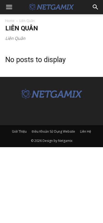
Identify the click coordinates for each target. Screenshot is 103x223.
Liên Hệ (85, 131)
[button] (9, 7)
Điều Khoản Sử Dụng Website (53, 131)
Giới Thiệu (19, 131)
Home (10, 20)
